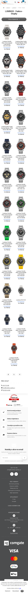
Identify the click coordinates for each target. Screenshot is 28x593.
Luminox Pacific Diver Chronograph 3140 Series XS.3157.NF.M (21, 215)
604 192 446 (6, 385)
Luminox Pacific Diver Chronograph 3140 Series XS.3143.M (7, 100)
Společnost (14, 497)
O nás (14, 499)
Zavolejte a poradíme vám (15, 425)
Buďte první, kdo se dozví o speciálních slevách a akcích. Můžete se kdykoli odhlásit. (14, 453)
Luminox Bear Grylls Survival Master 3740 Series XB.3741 (21, 43)
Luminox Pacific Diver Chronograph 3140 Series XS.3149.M (21, 158)
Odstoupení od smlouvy (14, 490)
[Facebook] (12, 474)
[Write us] (14, 530)
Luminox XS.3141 (21, 300)
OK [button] (22, 591)
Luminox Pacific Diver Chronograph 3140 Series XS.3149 (14, 360)
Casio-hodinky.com (14, 505)
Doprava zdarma (12, 433)
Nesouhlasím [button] (16, 591)
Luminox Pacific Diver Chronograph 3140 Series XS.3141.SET (7, 44)
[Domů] (4, 2)
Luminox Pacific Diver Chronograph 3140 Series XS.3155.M (7, 215)
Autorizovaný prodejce (14, 410)
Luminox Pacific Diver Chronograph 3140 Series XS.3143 (7, 331)
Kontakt (14, 501)
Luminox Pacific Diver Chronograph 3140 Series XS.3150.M (7, 187)
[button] (8, 374)
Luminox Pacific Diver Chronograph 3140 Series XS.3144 (21, 331)
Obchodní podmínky (14, 484)
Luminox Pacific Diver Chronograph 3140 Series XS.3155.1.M (21, 187)
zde (20, 588)
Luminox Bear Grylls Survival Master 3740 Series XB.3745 (7, 128)
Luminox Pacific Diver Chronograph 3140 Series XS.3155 (21, 100)
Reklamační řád (14, 488)
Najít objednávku (14, 492)
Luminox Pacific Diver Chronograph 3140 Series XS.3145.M (7, 273)
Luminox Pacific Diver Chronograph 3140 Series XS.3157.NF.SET (7, 244)
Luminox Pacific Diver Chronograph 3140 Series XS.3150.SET (7, 302)
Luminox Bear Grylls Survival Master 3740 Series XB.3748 (7, 72)
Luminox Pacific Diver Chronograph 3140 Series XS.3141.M (21, 244)
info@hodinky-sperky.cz (9, 388)
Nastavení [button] (7, 591)
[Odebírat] (24, 457)
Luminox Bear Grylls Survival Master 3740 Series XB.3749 (21, 72)
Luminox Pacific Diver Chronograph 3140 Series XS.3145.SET (21, 273)
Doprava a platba (14, 486)
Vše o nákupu (14, 481)
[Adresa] (14, 515)
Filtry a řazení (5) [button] (13, 19)
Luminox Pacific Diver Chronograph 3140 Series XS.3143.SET (7, 158)
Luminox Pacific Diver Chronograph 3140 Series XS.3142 (21, 129)
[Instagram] (16, 474)
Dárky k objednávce (13, 419)
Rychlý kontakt (6, 390)
